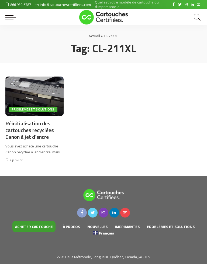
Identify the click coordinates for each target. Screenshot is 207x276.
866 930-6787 (20, 4)
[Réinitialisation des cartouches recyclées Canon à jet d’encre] (34, 96)
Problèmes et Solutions (33, 109)
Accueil (94, 36)
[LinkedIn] (192, 4)
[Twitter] (180, 4)
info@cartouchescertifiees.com (65, 4)
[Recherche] (196, 17)
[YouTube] (198, 4)
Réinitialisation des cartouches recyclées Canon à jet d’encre (29, 130)
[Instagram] (186, 4)
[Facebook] (174, 4)
